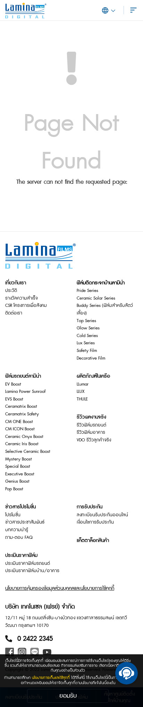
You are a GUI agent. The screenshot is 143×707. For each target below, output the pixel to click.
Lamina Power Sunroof (25, 391)
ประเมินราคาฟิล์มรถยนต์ (27, 563)
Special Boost (17, 466)
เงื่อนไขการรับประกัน (95, 522)
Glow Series (88, 328)
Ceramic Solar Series (96, 298)
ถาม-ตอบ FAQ (19, 537)
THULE (82, 399)
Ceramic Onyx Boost (24, 436)
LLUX (80, 391)
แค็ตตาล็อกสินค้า (93, 540)
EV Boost (13, 384)
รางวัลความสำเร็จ (21, 298)
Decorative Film (91, 358)
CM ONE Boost (19, 421)
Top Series (86, 320)
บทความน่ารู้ (16, 529)
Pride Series (87, 290)
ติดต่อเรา (13, 313)
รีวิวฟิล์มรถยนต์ (91, 425)
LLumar (83, 384)
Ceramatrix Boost (21, 406)
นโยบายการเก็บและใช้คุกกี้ (51, 678)
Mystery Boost (18, 459)
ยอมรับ (68, 695)
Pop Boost (14, 488)
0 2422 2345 (35, 638)
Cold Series (87, 335)
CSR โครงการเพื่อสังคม (26, 305)
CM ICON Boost (20, 428)
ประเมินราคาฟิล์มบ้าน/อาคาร (32, 570)
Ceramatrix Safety (22, 414)
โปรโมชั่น (12, 514)
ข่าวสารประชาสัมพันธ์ (24, 522)
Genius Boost (17, 481)
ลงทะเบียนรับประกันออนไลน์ (102, 514)
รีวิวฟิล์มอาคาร (91, 432)
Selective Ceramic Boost (27, 451)
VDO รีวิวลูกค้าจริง (94, 440)
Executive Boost (19, 474)
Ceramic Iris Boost (22, 443)
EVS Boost (14, 399)
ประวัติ (11, 290)
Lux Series (86, 342)
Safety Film (87, 350)
